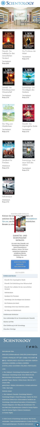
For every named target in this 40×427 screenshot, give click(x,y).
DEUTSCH (21, 360)
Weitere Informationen (17, 385)
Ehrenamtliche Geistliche (19, 377)
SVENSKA (5, 363)
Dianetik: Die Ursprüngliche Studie (29, 125)
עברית (19, 358)
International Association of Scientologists (22, 402)
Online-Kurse (23, 380)
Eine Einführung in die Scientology (14, 325)
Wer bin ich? (31, 380)
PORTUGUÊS (32, 366)
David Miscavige (21, 397)
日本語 (25, 358)
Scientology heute (15, 375)
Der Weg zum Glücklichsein (7, 125)
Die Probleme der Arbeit (29, 52)
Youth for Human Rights (9, 410)
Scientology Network (25, 394)
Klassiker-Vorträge (10, 329)
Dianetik (15, 394)
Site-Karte (10, 388)
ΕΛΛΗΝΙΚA (16, 366)
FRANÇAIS (12, 358)
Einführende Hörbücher (11, 314)
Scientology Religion (8, 397)
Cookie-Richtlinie (32, 421)
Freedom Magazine (8, 405)
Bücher (15, 380)
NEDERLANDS (12, 360)
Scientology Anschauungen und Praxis (24, 372)
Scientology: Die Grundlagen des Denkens (28, 89)
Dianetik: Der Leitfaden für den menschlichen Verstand (8, 54)
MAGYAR (28, 360)
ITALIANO (24, 366)
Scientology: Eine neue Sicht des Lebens (28, 162)
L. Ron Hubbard (7, 372)
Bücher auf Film (9, 322)
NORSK (34, 360)
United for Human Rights (29, 407)
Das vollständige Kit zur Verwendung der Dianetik (19, 318)
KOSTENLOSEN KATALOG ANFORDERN (20, 264)
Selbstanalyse (7, 196)
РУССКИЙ (31, 358)
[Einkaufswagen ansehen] (37, 424)
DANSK (5, 358)
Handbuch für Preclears (7, 161)
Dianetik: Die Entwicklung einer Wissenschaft (8, 89)
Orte (4, 388)
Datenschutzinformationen (18, 421)
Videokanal (5, 375)
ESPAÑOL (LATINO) (16, 363)
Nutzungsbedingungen (10, 424)
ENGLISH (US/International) (10, 354)
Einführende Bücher (9, 276)
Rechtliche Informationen (25, 424)
